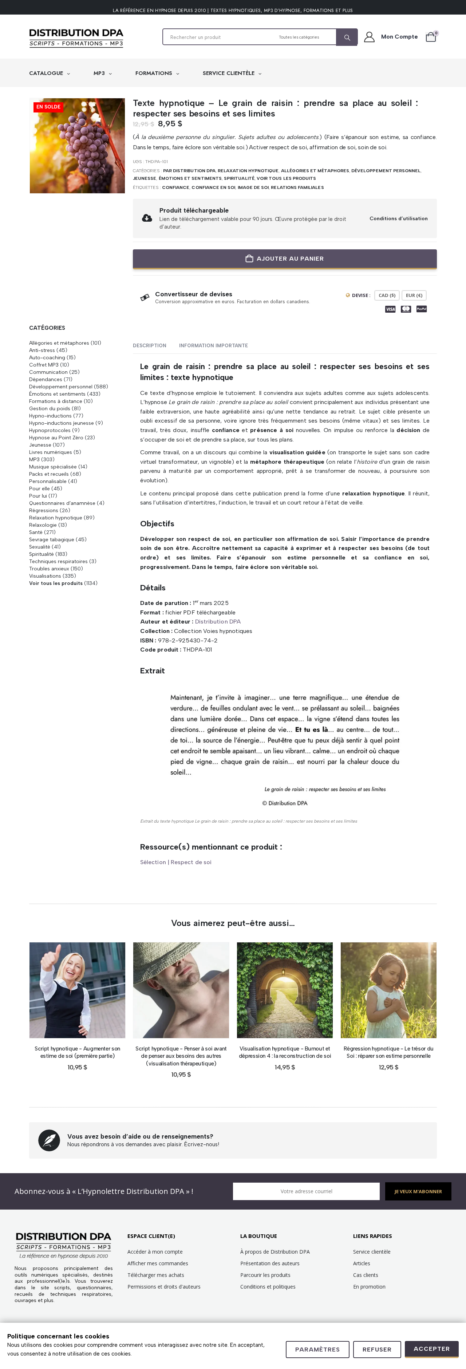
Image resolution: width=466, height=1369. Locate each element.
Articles (361, 1263)
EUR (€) (414, 295)
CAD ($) (387, 295)
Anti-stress (42, 350)
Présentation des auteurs (270, 1263)
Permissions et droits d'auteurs (164, 1286)
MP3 (100, 73)
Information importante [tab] (213, 345)
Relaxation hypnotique (248, 170)
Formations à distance (55, 401)
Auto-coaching (47, 357)
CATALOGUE (47, 73)
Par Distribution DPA (189, 170)
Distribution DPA (218, 621)
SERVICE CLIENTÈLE (229, 73)
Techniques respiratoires (58, 561)
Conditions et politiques (268, 1286)
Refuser (377, 1349)
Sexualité (39, 547)
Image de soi (253, 187)
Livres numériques (50, 452)
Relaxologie (43, 525)
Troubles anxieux (49, 568)
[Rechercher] (346, 37)
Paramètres (317, 1349)
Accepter (432, 1348)
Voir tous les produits (286, 178)
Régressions (43, 510)
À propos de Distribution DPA (275, 1251)
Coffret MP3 (44, 365)
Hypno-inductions (50, 416)
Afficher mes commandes (157, 1263)
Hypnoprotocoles (50, 430)
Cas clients (365, 1274)
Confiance (176, 187)
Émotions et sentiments (190, 178)
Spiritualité (239, 178)
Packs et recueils (49, 474)
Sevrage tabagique (51, 539)
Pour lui (38, 496)
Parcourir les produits (265, 1274)
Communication (48, 372)
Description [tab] (149, 345)
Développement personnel (385, 170)
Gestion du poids (49, 408)
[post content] (77, 990)
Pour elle (39, 488)
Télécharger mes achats (155, 1274)
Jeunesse (144, 178)
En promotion (369, 1286)
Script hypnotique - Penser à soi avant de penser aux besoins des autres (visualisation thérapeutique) (181, 1056)
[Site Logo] (76, 38)
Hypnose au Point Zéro (56, 437)
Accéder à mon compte (155, 1251)
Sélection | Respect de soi (176, 862)
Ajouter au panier (290, 258)
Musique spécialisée (53, 467)
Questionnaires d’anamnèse (62, 503)
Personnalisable (48, 481)
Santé (36, 532)
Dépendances (45, 379)
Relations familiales (297, 187)
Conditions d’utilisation (399, 218)
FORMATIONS (154, 73)
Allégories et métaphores (315, 170)
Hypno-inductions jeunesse (61, 423)
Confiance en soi (213, 187)
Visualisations (45, 576)
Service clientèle (372, 1251)
